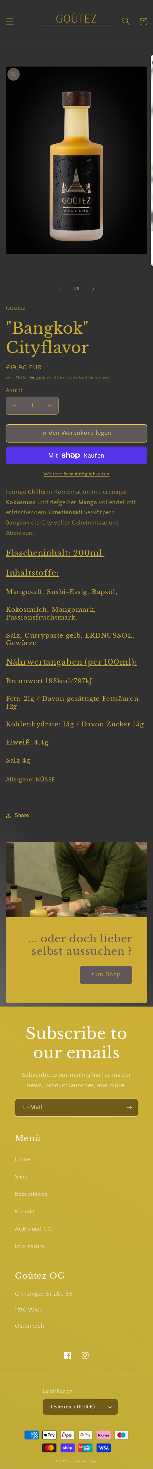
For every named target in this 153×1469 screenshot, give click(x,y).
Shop (21, 1177)
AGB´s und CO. (34, 1229)
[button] (9, 21)
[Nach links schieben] (60, 289)
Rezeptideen (31, 1194)
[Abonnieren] (129, 1108)
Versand (38, 377)
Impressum (30, 1246)
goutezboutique (84, 1461)
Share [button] (22, 815)
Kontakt (25, 1212)
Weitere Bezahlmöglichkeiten (76, 473)
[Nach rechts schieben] (93, 289)
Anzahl (14, 390)
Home (23, 1160)
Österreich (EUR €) (73, 1407)
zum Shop (105, 974)
